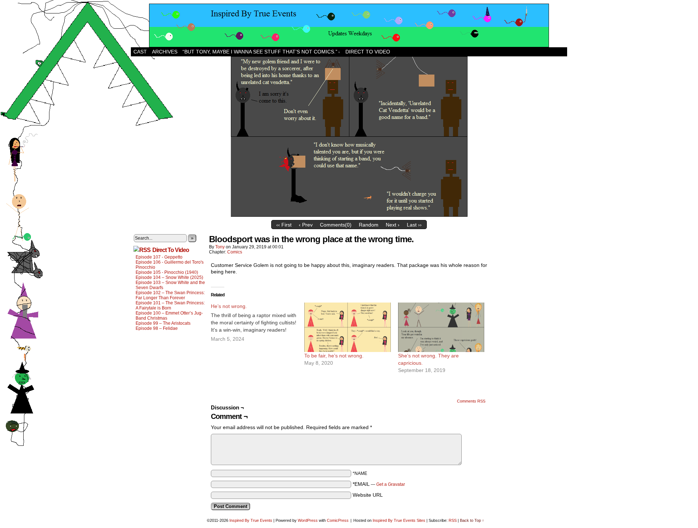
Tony (220, 246)
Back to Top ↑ (472, 520)
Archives (164, 52)
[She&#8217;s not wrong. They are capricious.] (441, 327)
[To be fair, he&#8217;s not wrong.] (347, 327)
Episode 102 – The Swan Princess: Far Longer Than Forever (170, 295)
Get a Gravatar (390, 484)
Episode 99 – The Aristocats (163, 323)
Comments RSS (471, 401)
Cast (140, 52)
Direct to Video (367, 52)
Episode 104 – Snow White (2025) (169, 277)
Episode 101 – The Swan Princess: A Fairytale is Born (170, 305)
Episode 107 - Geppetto (159, 257)
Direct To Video (170, 250)
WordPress (308, 520)
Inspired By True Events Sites (399, 520)
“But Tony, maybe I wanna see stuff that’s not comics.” (261, 52)
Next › (393, 225)
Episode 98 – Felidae (157, 328)
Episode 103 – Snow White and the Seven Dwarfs (170, 285)
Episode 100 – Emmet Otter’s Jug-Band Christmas (169, 316)
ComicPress (338, 520)
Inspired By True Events (250, 520)
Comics (234, 252)
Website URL (368, 495)
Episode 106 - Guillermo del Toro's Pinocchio (170, 265)
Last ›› (414, 225)
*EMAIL (379, 484)
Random (368, 225)
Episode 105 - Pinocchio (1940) (167, 272)
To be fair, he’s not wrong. (334, 356)
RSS (453, 520)
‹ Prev (306, 225)
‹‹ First (284, 225)
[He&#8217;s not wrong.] (257, 323)
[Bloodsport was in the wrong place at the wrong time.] (349, 215)
